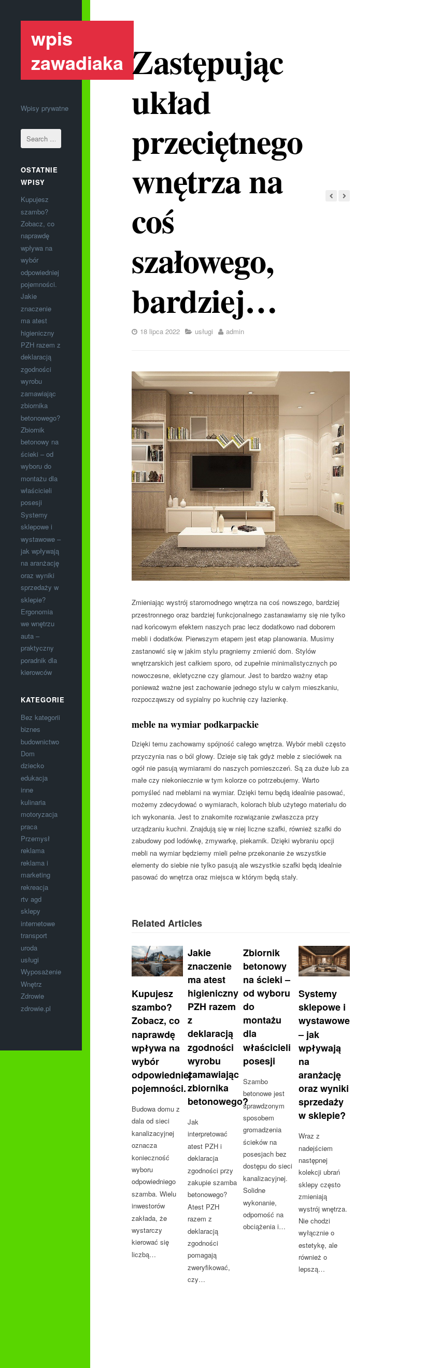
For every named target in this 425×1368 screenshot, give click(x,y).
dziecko (32, 765)
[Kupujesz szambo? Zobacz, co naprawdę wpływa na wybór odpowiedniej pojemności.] (157, 961)
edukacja (34, 778)
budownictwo (40, 741)
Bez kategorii (40, 717)
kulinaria (33, 802)
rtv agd (31, 899)
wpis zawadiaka (77, 50)
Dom (28, 753)
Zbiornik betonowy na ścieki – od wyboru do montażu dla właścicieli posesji (40, 466)
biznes (30, 729)
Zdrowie (32, 996)
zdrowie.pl (36, 1008)
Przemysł (35, 838)
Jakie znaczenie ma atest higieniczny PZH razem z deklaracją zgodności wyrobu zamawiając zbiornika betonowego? (41, 356)
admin (235, 331)
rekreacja (34, 887)
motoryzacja (39, 814)
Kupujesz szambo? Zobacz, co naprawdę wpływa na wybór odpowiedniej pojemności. (161, 1041)
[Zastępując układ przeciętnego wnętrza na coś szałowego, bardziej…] (241, 476)
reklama (33, 850)
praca (29, 826)
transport (34, 935)
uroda (29, 948)
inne (27, 790)
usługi (30, 959)
